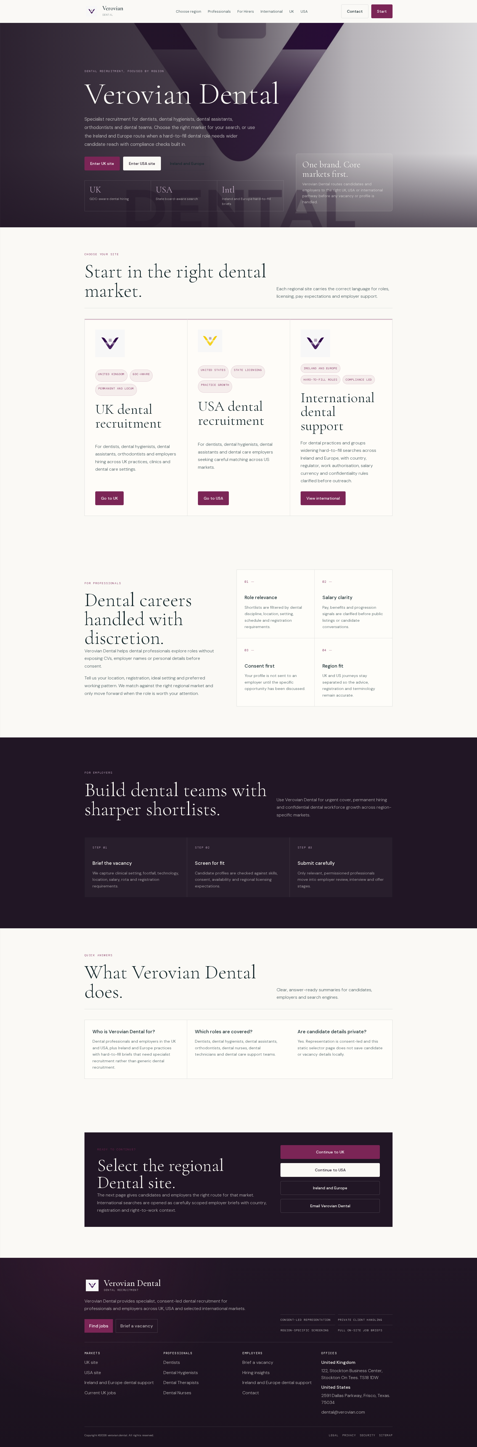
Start (382, 11)
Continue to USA (330, 1169)
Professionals (219, 11)
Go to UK (109, 498)
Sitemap (386, 1435)
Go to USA (213, 498)
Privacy (349, 1435)
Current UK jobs (100, 1393)
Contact (355, 11)
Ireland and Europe (187, 163)
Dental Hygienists (180, 1372)
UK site (91, 1362)
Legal (333, 1435)
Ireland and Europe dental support (119, 1382)
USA (304, 11)
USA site (92, 1372)
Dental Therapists (181, 1382)
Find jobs (98, 1326)
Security (367, 1435)
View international (323, 498)
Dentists (171, 1362)
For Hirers (245, 11)
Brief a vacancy (136, 1326)
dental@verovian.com (343, 1412)
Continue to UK (330, 1152)
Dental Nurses (177, 1393)
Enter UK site (102, 163)
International (272, 11)
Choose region (188, 11)
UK (291, 11)
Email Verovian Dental (330, 1205)
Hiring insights (256, 1372)
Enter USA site (142, 163)
